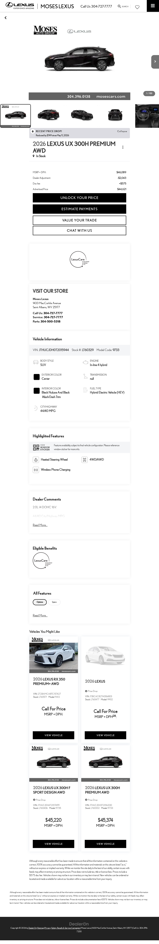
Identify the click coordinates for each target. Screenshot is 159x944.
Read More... (40, 525)
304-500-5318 (50, 321)
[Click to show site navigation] (153, 6)
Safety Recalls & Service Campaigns (66, 928)
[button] (5, 17)
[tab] (40, 602)
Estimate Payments (79, 209)
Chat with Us (79, 230)
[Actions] (122, 147)
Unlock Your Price (79, 198)
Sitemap (40, 928)
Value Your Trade (79, 220)
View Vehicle (54, 735)
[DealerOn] (79, 923)
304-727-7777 (53, 313)
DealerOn (33, 928)
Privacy (48, 928)
